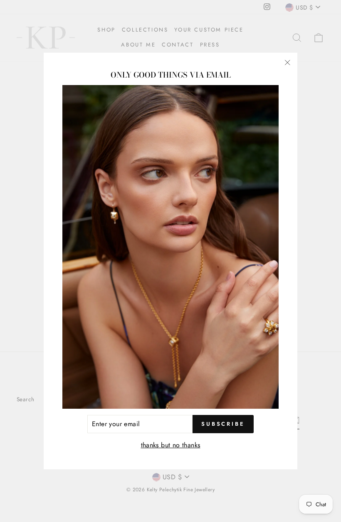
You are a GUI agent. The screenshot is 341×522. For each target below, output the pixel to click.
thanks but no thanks (170, 445)
